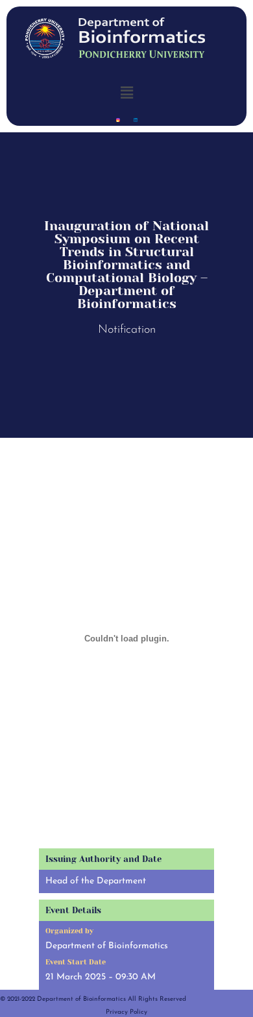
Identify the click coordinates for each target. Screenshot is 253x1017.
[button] (126, 92)
